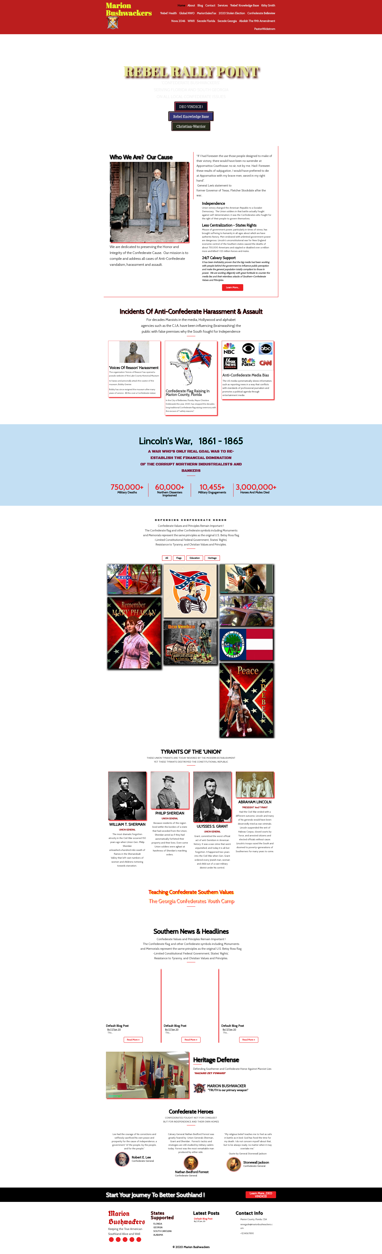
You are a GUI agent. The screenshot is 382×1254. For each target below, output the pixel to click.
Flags (179, 558)
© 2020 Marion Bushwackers (191, 1247)
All (166, 558)
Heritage (212, 558)
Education (195, 558)
